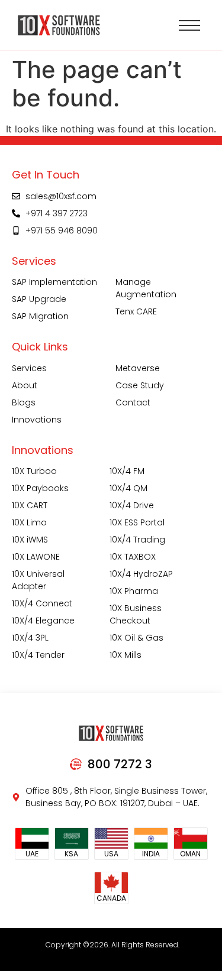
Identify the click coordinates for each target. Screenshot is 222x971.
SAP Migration (40, 316)
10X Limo (29, 522)
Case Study (139, 385)
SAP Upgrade (39, 299)
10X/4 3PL (30, 638)
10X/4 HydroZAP (141, 574)
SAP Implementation (54, 282)
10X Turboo (34, 471)
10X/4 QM (128, 488)
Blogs (24, 402)
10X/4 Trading (137, 539)
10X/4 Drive (132, 505)
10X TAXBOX (133, 557)
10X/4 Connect (42, 603)
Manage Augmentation (145, 288)
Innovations (37, 420)
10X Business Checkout (136, 614)
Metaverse (137, 368)
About (24, 385)
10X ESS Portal (137, 522)
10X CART (29, 505)
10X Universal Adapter (38, 580)
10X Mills (125, 655)
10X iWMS (30, 539)
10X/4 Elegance (43, 620)
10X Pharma (134, 591)
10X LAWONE (36, 557)
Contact (132, 402)
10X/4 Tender (38, 655)
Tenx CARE (136, 311)
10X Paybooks (40, 488)
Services (29, 368)
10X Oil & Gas (136, 638)
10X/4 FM (127, 471)
